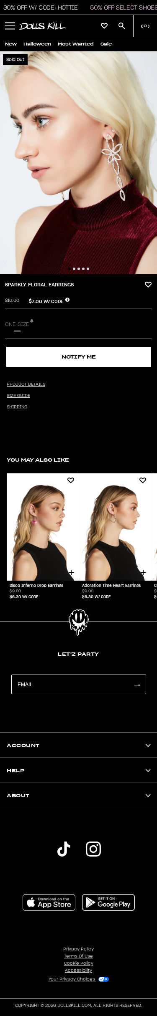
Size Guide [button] (18, 396)
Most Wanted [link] (76, 44)
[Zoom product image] (78, 162)
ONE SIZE (17, 324)
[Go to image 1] (69, 269)
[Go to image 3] (78, 269)
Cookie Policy (78, 963)
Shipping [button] (17, 407)
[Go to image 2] (74, 269)
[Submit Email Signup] (137, 684)
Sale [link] (106, 44)
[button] (10, 26)
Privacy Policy (78, 949)
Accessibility (78, 970)
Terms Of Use (78, 956)
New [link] (11, 44)
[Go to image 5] (88, 269)
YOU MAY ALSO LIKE (38, 460)
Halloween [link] (37, 44)
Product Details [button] (26, 384)
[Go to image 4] (83, 269)
